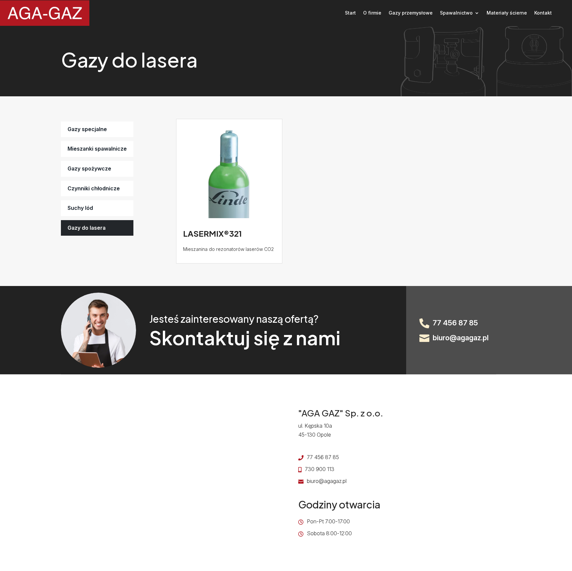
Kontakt (543, 13)
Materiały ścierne (507, 13)
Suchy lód (80, 208)
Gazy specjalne (87, 129)
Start (350, 13)
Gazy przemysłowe (411, 13)
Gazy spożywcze (89, 168)
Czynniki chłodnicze (94, 188)
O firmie (372, 13)
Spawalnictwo (456, 13)
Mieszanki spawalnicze (97, 148)
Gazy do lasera (87, 227)
